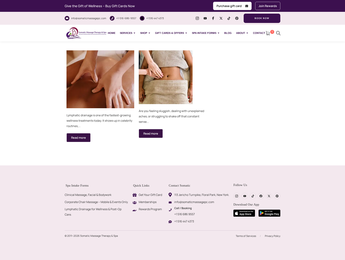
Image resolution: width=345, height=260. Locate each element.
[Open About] (247, 33)
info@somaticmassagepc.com (88, 18)
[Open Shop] (149, 33)
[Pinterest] (237, 18)
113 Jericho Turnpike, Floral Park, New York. (201, 195)
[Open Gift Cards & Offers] (186, 33)
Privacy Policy (272, 236)
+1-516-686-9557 (126, 18)
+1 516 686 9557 (184, 214)
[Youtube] (205, 18)
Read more (78, 138)
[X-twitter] (221, 18)
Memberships (148, 202)
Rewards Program (150, 209)
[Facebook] (261, 196)
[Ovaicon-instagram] (197, 18)
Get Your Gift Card (150, 195)
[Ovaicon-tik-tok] (229, 18)
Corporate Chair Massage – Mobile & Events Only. (96, 202)
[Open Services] (134, 33)
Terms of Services (246, 236)
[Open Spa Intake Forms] (218, 33)
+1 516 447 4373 (155, 18)
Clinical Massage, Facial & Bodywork (88, 195)
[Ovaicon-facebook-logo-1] (213, 18)
